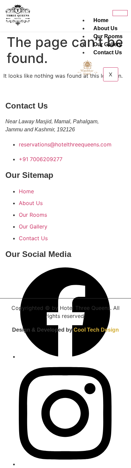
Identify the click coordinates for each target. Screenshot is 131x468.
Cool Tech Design (96, 330)
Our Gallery (107, 44)
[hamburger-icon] (120, 13)
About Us (105, 28)
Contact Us (107, 52)
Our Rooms (108, 36)
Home (100, 20)
